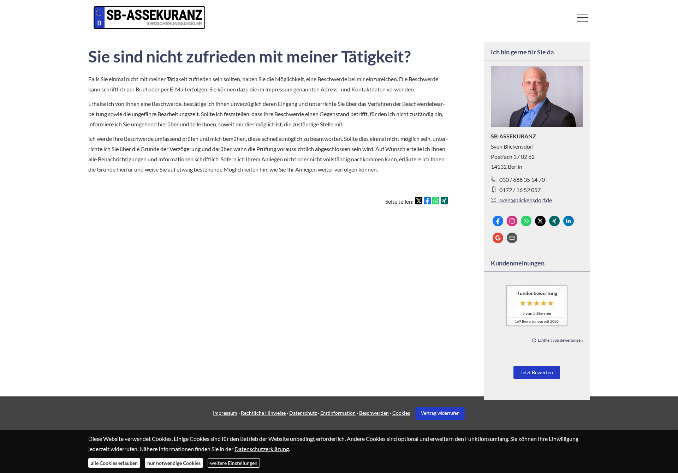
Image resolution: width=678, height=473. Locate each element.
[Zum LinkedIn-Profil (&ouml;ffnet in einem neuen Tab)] (568, 221)
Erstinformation (338, 413)
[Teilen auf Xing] (444, 200)
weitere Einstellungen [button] (233, 463)
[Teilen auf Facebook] (427, 200)
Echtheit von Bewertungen (560, 340)
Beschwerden (374, 413)
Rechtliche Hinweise (263, 413)
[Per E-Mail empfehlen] (512, 238)
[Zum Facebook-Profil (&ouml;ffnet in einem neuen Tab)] (498, 221)
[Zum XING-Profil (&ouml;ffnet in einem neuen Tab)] (554, 221)
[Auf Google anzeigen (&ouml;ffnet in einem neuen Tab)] (498, 238)
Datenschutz (303, 413)
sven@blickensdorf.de (525, 200)
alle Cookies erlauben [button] (114, 463)
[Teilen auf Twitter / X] (418, 200)
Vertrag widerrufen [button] (440, 413)
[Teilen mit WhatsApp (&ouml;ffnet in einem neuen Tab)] (435, 200)
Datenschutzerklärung (261, 448)
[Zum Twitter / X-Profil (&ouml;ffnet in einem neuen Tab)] (540, 221)
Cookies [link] (401, 413)
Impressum (225, 413)
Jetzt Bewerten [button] (537, 372)
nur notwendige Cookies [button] (174, 463)
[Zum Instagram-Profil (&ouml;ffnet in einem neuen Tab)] (512, 221)
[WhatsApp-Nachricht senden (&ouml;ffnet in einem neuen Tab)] (526, 221)
